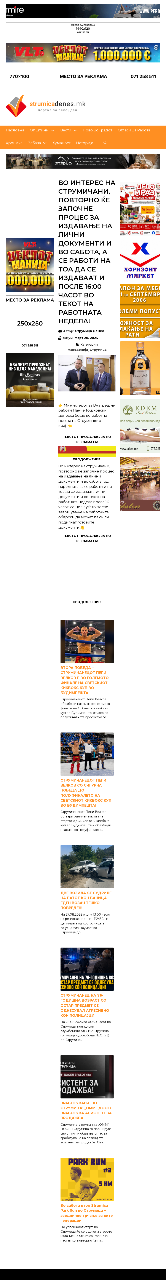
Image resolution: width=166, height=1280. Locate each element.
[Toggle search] (105, 143)
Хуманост (61, 143)
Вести (65, 130)
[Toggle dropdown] (52, 130)
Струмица (98, 350)
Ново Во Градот (97, 130)
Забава (34, 143)
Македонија (77, 350)
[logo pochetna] (46, 106)
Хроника (14, 143)
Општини (39, 130)
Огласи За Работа (134, 130)
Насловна (15, 130)
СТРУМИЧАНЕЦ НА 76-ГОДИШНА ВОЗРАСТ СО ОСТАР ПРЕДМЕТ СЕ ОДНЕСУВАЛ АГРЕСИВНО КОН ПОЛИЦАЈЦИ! (85, 1005)
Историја (84, 143)
